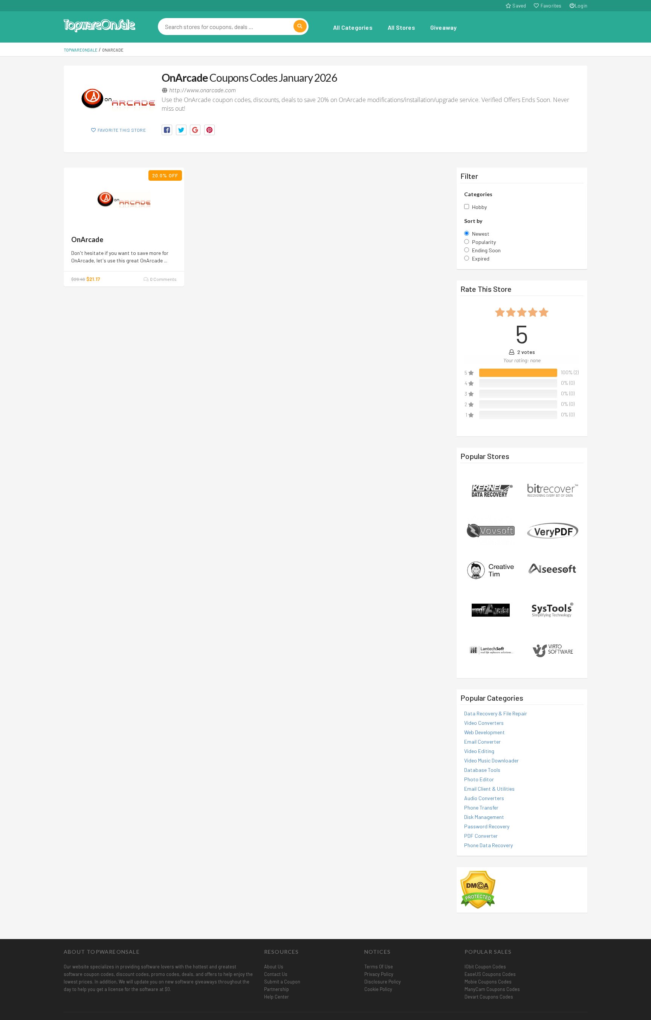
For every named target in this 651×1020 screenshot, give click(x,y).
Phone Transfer (481, 807)
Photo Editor (479, 779)
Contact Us (275, 974)
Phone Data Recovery (488, 845)
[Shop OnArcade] (118, 98)
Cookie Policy (378, 989)
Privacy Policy (378, 974)
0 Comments (162, 279)
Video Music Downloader (491, 760)
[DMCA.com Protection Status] (477, 889)
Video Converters (484, 723)
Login (581, 6)
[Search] (300, 26)
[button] (167, 130)
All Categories (353, 27)
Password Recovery (486, 826)
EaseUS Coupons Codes (490, 974)
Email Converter (482, 741)
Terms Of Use (378, 967)
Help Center (276, 997)
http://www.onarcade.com (202, 89)
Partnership (276, 989)
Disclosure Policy (382, 982)
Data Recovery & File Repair (495, 713)
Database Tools (482, 770)
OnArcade (87, 239)
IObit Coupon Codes (485, 967)
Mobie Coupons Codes (488, 982)
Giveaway (443, 27)
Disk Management (484, 817)
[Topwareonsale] (99, 24)
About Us (273, 967)
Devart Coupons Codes (489, 997)
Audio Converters (484, 798)
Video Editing (479, 751)
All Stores (401, 27)
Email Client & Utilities (489, 788)
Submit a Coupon (282, 982)
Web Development (484, 732)
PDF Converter (481, 835)
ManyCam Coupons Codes (492, 989)
